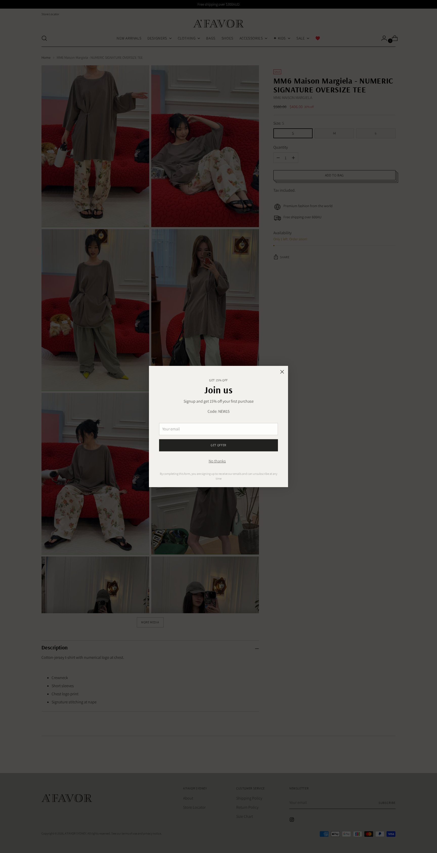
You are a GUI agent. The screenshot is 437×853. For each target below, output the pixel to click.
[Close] (282, 372)
